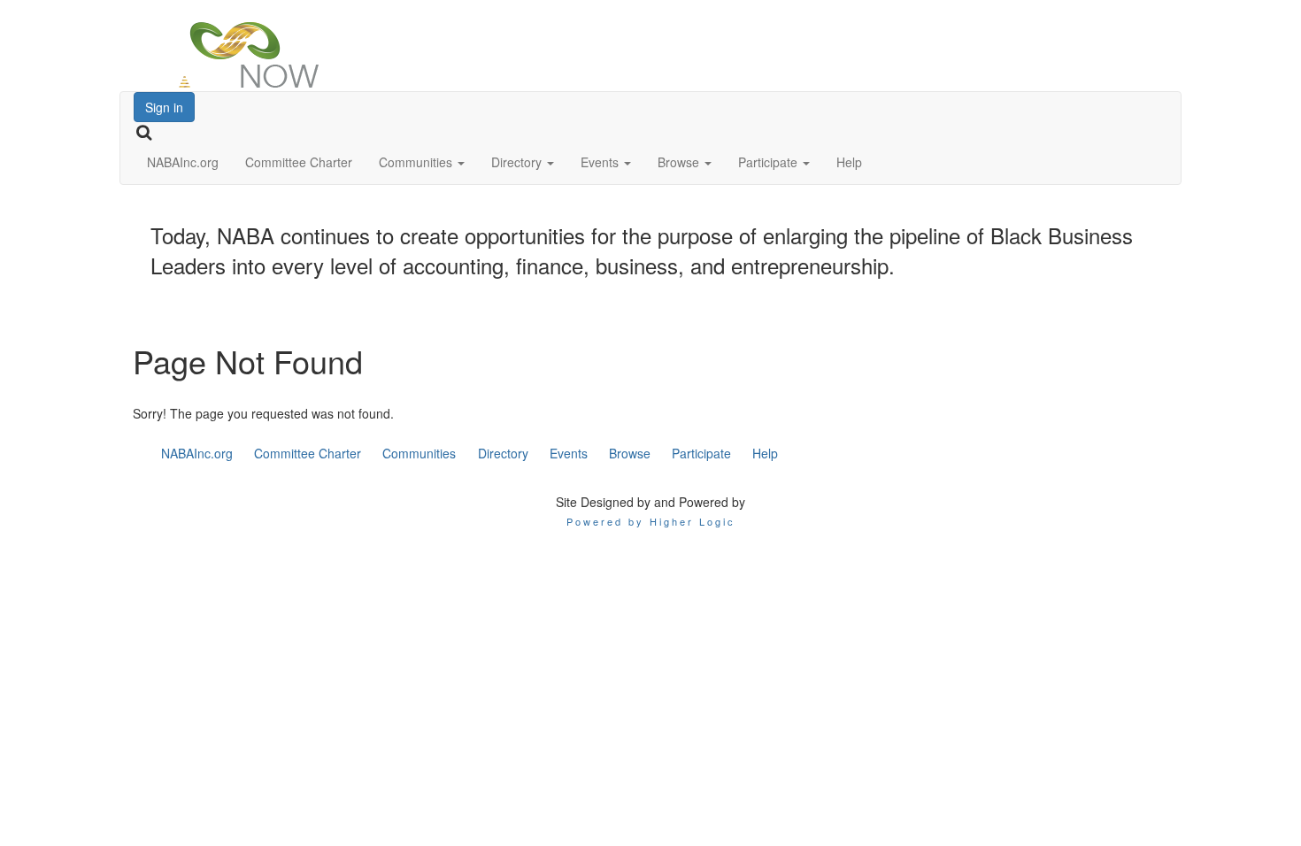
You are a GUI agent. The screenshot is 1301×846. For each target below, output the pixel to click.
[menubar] (470, 453)
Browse (680, 162)
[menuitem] (196, 453)
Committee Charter (298, 162)
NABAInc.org (183, 162)
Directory (518, 162)
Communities (417, 162)
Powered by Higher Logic (650, 521)
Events (601, 162)
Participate (769, 162)
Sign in (164, 107)
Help (849, 162)
